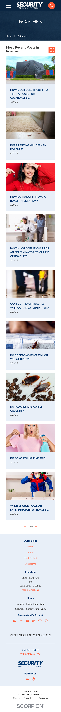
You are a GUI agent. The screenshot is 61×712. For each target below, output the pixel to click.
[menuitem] (17, 698)
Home (30, 546)
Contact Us (30, 563)
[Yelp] (33, 679)
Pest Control (30, 558)
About (30, 552)
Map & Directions (30, 589)
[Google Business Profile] (27, 679)
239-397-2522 (30, 654)
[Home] (29, 5)
